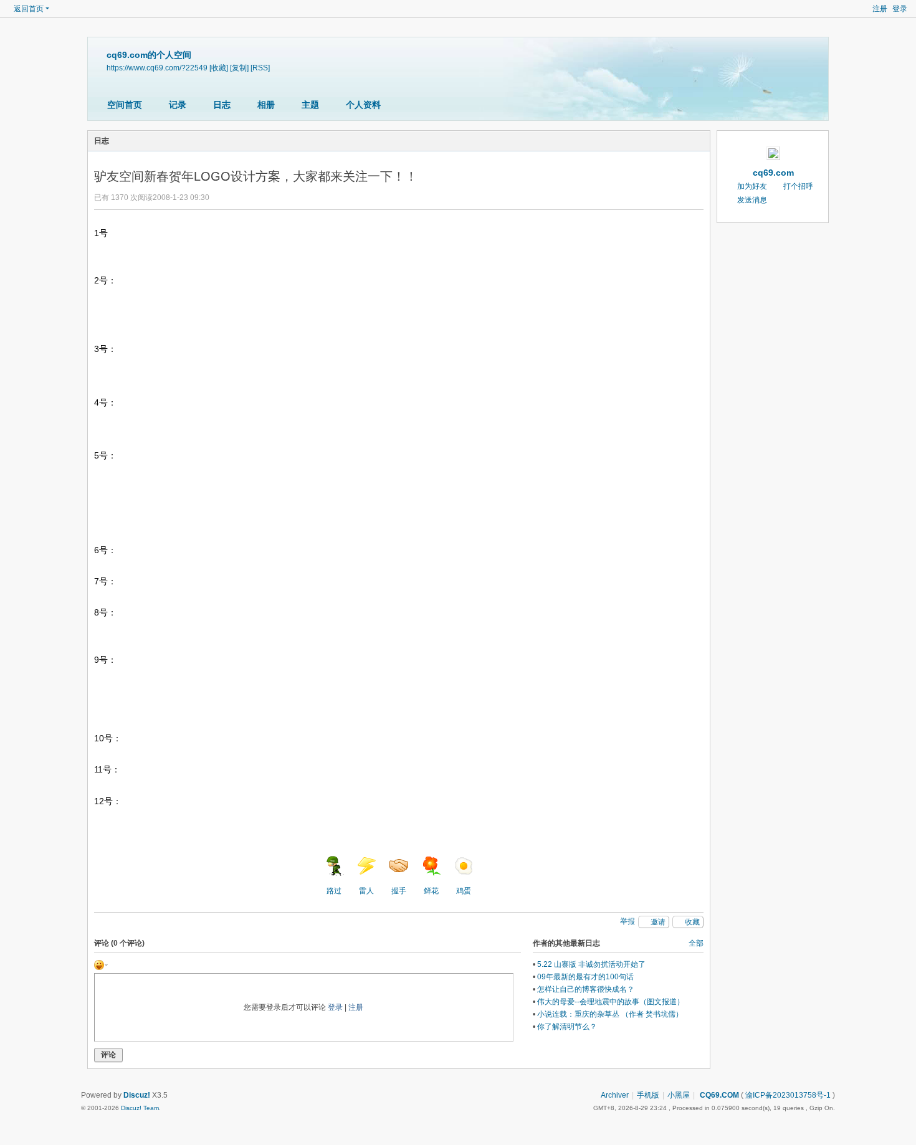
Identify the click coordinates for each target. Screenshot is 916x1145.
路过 (334, 890)
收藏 (692, 922)
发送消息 (752, 200)
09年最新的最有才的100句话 (585, 976)
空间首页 (124, 105)
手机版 (648, 1095)
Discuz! (136, 1095)
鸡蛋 (463, 890)
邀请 (658, 922)
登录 (899, 8)
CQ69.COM (718, 1095)
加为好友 (752, 186)
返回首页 (29, 8)
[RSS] (260, 68)
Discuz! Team (140, 1108)
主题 (310, 105)
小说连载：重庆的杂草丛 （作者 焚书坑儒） (610, 1014)
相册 (266, 105)
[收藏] (218, 68)
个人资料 (363, 105)
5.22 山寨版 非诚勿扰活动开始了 (591, 964)
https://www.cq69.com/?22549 (157, 68)
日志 (222, 105)
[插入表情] (101, 964)
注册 (879, 8)
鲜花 (431, 890)
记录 (177, 105)
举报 (627, 921)
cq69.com (773, 173)
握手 (398, 890)
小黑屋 (678, 1095)
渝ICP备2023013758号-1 (788, 1095)
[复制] (239, 68)
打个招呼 (798, 186)
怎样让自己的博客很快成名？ (585, 989)
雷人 (366, 890)
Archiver (615, 1095)
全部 (696, 943)
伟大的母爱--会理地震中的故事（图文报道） (610, 1001)
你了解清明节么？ (567, 1026)
